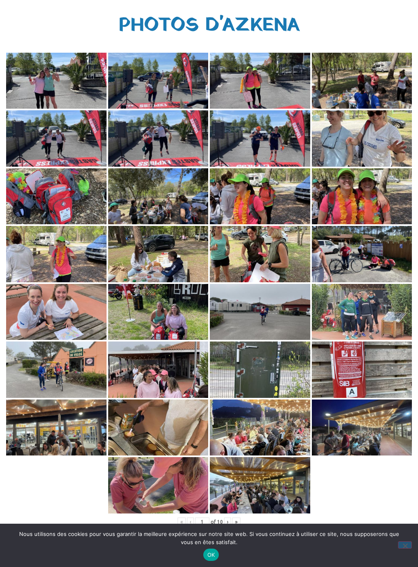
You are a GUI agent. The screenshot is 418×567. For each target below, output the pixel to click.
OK (211, 554)
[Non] (405, 545)
